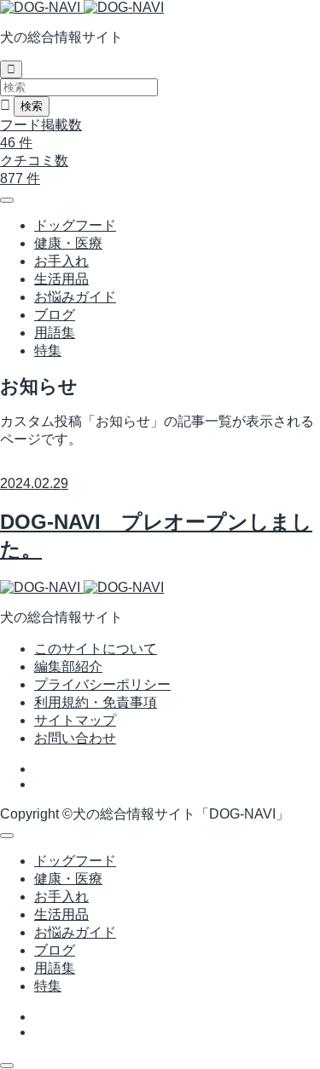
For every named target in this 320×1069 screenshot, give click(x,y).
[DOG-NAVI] (82, 7)
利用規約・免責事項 (95, 702)
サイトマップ (75, 720)
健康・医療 (68, 243)
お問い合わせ (75, 738)
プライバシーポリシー (102, 684)
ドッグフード (75, 225)
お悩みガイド (75, 297)
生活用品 (61, 279)
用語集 (54, 332)
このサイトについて (95, 648)
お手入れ (61, 261)
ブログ (54, 314)
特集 (47, 350)
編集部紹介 (68, 666)
